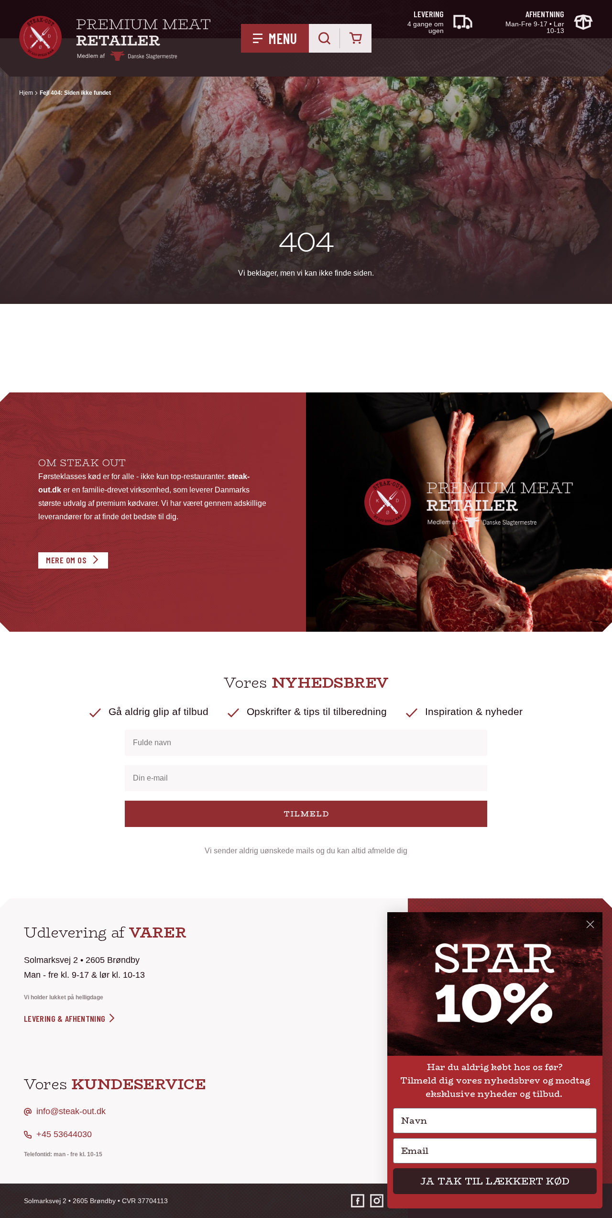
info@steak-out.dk (71, 1111)
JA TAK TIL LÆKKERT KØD (494, 1180)
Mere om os (66, 560)
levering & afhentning (66, 1018)
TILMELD (306, 814)
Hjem (26, 92)
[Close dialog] (590, 924)
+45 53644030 (64, 1134)
